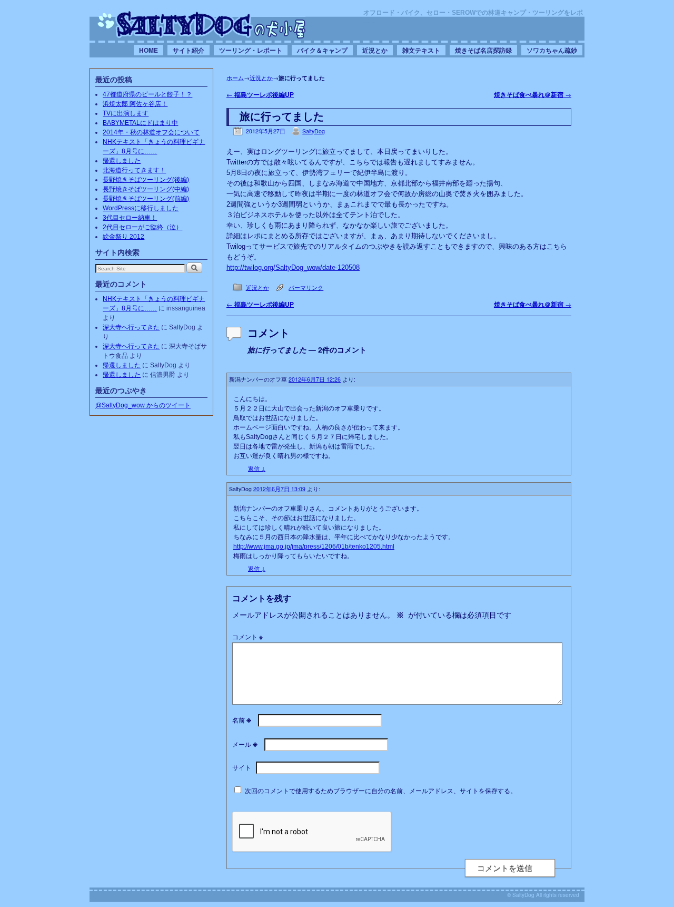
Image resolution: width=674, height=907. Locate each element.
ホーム (235, 77)
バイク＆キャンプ (322, 50)
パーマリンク (306, 287)
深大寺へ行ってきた (131, 327)
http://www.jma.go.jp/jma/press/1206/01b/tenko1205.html (313, 546)
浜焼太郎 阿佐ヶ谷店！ (135, 104)
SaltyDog (313, 131)
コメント (247, 636)
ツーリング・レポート (250, 50)
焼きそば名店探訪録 (483, 50)
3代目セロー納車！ (130, 217)
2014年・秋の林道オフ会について (151, 132)
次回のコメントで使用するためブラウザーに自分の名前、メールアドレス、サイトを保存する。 (381, 790)
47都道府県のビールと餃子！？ (147, 94)
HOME (148, 50)
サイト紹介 (188, 50)
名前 (241, 719)
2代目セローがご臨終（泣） (142, 227)
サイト (241, 767)
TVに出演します (125, 113)
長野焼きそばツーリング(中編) (146, 189)
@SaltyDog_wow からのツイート (143, 405)
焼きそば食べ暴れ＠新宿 (532, 94)
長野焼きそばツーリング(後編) (146, 179)
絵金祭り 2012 (123, 236)
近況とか (375, 50)
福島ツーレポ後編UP (260, 94)
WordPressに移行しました (141, 208)
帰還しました (122, 160)
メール (244, 743)
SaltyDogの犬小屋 (201, 24)
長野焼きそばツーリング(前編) (146, 198)
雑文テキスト (421, 50)
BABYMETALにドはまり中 (140, 122)
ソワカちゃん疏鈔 (552, 50)
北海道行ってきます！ (134, 170)
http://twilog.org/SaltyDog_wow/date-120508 (293, 267)
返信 (256, 468)
